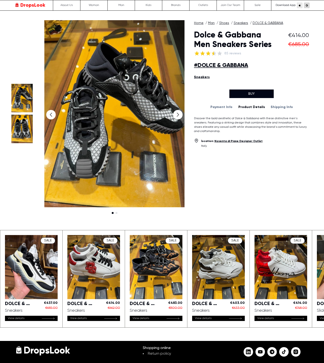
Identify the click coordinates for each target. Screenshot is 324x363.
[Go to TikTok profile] (284, 352)
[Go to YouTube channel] (260, 352)
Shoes (224, 23)
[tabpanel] (251, 124)
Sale (258, 5)
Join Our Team (230, 5)
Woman (94, 5)
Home (199, 23)
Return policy (159, 354)
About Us (66, 5)
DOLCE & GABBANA (268, 23)
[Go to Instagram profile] (296, 352)
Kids (148, 5)
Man (121, 5)
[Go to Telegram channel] (272, 352)
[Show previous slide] (51, 114)
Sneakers (241, 23)
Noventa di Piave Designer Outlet (238, 141)
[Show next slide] (178, 114)
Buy (251, 93)
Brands (176, 5)
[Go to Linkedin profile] (248, 352)
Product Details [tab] (251, 107)
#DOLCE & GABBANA (221, 65)
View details (16, 318)
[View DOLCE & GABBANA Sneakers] (31, 278)
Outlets (203, 5)
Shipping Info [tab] (282, 107)
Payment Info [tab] (221, 107)
